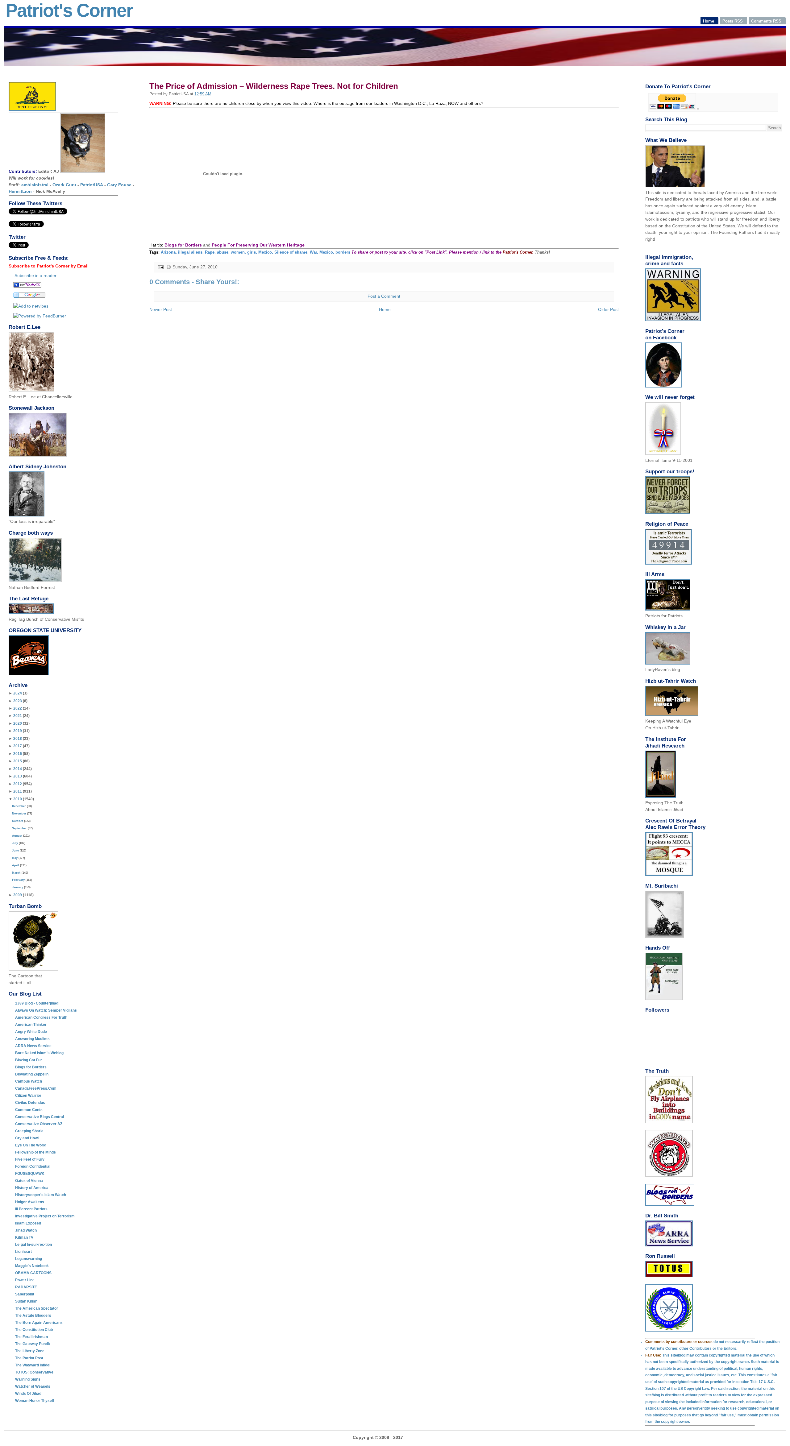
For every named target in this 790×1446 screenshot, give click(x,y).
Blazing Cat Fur (28, 1060)
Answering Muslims (32, 1039)
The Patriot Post (29, 1358)
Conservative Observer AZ (38, 1124)
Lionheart (23, 1251)
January (17, 887)
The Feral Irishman (31, 1337)
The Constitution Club (34, 1330)
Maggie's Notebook (32, 1266)
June (15, 850)
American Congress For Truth (41, 1017)
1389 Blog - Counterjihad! (37, 1003)
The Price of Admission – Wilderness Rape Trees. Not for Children (273, 86)
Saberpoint (24, 1294)
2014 (17, 769)
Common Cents (29, 1110)
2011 (17, 791)
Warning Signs (27, 1379)
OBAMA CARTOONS (33, 1273)
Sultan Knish (26, 1301)
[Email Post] (160, 267)
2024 (17, 693)
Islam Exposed (28, 1223)
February (18, 879)
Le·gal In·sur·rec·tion (33, 1244)
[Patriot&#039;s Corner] (27, 286)
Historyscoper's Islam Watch (40, 1195)
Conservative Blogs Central (39, 1117)
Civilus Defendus (30, 1102)
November (19, 813)
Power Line (25, 1280)
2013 (17, 776)
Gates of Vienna (29, 1181)
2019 (17, 731)
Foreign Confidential (32, 1166)
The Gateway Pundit (32, 1344)
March (16, 872)
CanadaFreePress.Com (35, 1088)
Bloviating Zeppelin (31, 1074)
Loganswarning (28, 1259)
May (15, 858)
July (15, 843)
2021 (17, 716)
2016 (17, 754)
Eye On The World (30, 1145)
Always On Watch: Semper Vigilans (46, 1010)
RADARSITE (26, 1287)
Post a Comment (384, 296)
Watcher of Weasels (32, 1386)
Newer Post (160, 309)
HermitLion (20, 191)
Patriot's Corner (69, 10)
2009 (17, 895)
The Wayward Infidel (32, 1365)
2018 (17, 738)
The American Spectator (36, 1308)
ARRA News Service (33, 1046)
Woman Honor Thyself (34, 1400)
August (17, 835)
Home (385, 309)
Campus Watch (28, 1081)
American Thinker (31, 1024)
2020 (17, 723)
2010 (17, 799)
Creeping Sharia (29, 1131)
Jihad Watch (26, 1230)
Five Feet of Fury (29, 1159)
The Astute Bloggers (33, 1315)
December (19, 806)
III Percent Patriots (31, 1209)
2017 (17, 746)
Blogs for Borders (31, 1067)
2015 (17, 761)
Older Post (608, 309)
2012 (17, 784)
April (15, 865)
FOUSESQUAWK (29, 1173)
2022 (17, 708)
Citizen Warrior (28, 1095)
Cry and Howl (27, 1138)
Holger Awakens (29, 1202)
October (17, 820)
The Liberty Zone (29, 1351)
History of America (31, 1188)
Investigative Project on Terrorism (45, 1216)
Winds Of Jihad (28, 1393)
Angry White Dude (31, 1032)
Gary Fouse (119, 184)
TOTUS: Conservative (34, 1372)
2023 (17, 701)
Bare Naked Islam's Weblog (39, 1053)
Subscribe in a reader (35, 275)
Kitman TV (24, 1237)
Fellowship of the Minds (35, 1152)
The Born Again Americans (39, 1322)
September (19, 828)
